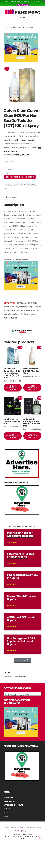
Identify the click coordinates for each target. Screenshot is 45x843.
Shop (6, 816)
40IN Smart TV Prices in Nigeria (21, 618)
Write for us (9, 801)
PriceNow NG (22, 11)
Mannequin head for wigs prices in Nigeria (20, 534)
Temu (6, 188)
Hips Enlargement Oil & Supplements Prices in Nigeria (21, 641)
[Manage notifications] (39, 838)
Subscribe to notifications (15, 676)
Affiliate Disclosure (13, 805)
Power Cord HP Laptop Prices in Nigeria (20, 555)
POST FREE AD (10, 318)
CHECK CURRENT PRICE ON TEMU (20, 177)
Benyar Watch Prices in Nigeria (21, 597)
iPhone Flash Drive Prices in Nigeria (22, 576)
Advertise (8, 797)
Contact (8, 809)
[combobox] (22, 694)
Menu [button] (22, 17)
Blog (6, 812)
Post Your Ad (23, 5)
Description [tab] (11, 197)
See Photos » (12, 542)
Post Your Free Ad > (26, 140)
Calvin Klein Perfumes (22, 185)
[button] (22, 660)
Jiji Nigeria (25, 831)
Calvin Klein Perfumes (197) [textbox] (22, 695)
